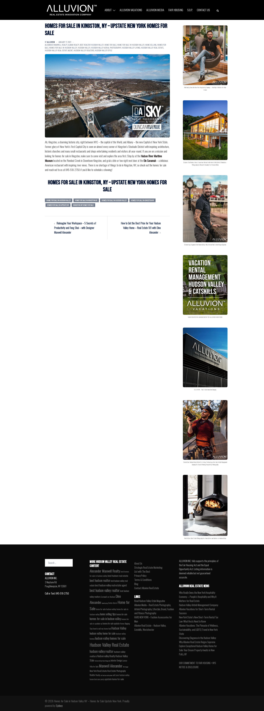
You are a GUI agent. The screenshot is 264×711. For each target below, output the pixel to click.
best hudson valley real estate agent (111, 585)
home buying (105, 603)
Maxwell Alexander (110, 665)
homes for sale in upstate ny (58, 205)
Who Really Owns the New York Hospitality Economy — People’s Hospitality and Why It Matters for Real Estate (197, 597)
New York (93, 670)
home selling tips (108, 614)
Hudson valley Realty (106, 656)
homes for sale (121, 614)
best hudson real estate (118, 575)
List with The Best (142, 571)
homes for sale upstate (111, 623)
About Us (138, 563)
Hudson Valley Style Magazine (102, 660)
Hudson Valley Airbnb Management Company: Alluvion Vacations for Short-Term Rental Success (198, 609)
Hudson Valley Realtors (84, 50)
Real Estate (102, 671)
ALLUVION (51, 42)
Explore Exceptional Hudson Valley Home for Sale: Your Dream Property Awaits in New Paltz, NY (198, 650)
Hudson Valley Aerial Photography (106, 47)
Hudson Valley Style (103, 50)
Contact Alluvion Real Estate (146, 588)
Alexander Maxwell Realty (56, 45)
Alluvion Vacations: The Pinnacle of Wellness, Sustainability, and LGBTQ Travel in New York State (198, 630)
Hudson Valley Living (131, 47)
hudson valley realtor (101, 651)
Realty (98, 675)
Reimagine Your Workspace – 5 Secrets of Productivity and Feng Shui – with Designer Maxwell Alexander (75, 227)
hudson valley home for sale (102, 633)
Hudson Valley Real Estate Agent (59, 50)
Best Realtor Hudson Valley (92, 45)
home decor (112, 602)
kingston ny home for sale (83, 205)
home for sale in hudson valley (58, 200)
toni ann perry (99, 679)
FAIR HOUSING (175, 10)
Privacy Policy (140, 575)
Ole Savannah (150, 161)
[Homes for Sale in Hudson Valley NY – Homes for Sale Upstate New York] (71, 10)
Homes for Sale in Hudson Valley (63, 47)
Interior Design (116, 660)
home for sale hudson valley (106, 609)
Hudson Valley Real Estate (152, 47)
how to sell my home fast (102, 628)
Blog (136, 584)
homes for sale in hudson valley (114, 200)
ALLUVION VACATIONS (131, 10)
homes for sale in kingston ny (142, 200)
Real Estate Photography (116, 670)
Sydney (59, 706)
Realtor (92, 675)
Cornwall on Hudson (108, 596)
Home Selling (151, 45)
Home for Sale (111, 45)
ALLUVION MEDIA (155, 10)
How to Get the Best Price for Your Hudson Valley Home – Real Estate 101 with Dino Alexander (141, 227)
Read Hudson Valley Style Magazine (149, 601)
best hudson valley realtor (105, 590)
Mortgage (125, 666)
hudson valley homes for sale (110, 638)
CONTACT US (203, 10)
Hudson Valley (84, 47)
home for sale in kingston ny (86, 200)
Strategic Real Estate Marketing (148, 567)
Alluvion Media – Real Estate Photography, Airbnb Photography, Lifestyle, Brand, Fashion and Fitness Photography (154, 609)
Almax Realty (73, 45)
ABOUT (108, 10)
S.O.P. (190, 10)
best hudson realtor (100, 580)
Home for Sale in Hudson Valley (131, 45)
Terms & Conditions (143, 580)
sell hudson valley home (106, 675)
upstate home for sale (114, 679)
